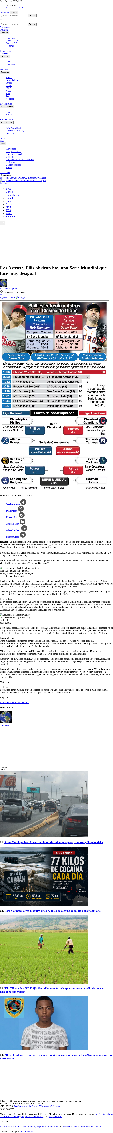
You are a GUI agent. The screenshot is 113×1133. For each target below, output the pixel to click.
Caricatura (10, 162)
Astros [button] (3, 702)
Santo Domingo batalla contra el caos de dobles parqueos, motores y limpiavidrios (53, 842)
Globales (4, 53)
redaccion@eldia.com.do (89, 1126)
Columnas (10, 38)
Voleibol (10, 98)
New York (10, 64)
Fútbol (9, 83)
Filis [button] (15, 702)
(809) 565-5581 (55, 1116)
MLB (8, 88)
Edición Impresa (13, 165)
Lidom (9, 85)
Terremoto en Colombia (15, 8)
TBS (8, 93)
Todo (8, 188)
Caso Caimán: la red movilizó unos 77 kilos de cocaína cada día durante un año (52, 910)
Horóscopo (11, 149)
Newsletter (5, 172)
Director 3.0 (11, 43)
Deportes (4, 69)
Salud (2, 138)
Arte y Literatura (13, 127)
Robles (9, 167)
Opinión (4, 30)
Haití (8, 61)
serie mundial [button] (23, 702)
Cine (8, 112)
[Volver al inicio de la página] (2, 223)
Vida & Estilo (6, 119)
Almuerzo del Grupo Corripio (20, 159)
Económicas (5, 51)
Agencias (4, 288)
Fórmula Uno (12, 80)
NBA (8, 91)
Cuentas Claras (13, 40)
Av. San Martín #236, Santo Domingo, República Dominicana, (29, 1126)
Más (2, 140)
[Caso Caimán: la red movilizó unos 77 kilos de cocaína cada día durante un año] (56, 876)
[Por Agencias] (3, 286)
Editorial (10, 46)
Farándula (10, 114)
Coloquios (10, 157)
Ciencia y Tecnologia (16, 130)
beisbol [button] (9, 702)
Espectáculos (6, 104)
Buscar (32, 15)
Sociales (10, 133)
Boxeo (9, 77)
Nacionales (5, 27)
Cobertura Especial (15, 154)
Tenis (8, 96)
